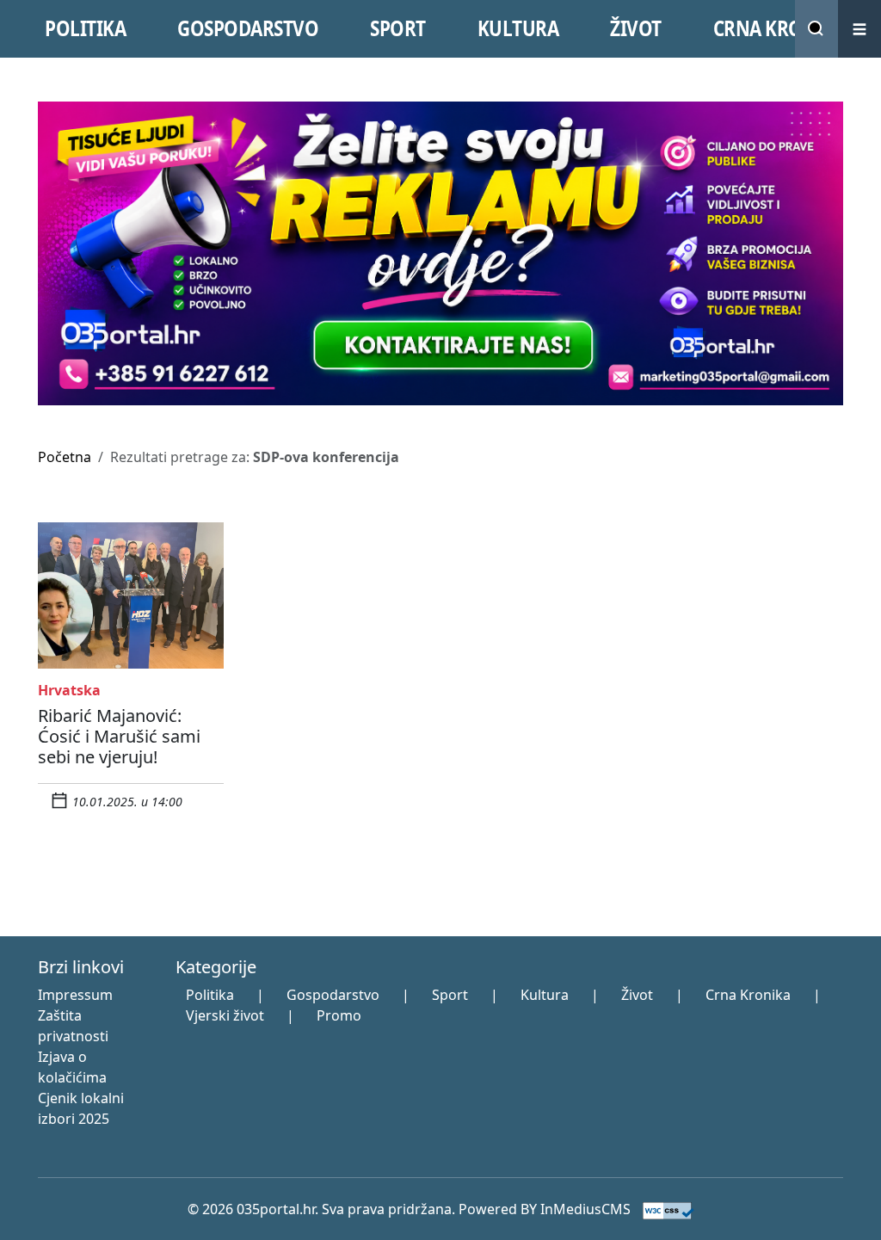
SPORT (398, 28)
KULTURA (518, 28)
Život (637, 994)
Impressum (75, 994)
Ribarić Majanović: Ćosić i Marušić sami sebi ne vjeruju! (119, 736)
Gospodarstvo (332, 994)
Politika (210, 994)
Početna (64, 456)
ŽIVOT (636, 28)
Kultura (545, 994)
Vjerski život (225, 1015)
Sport (450, 994)
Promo (339, 1015)
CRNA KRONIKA (780, 28)
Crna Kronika (748, 994)
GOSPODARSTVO (247, 28)
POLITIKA (85, 28)
